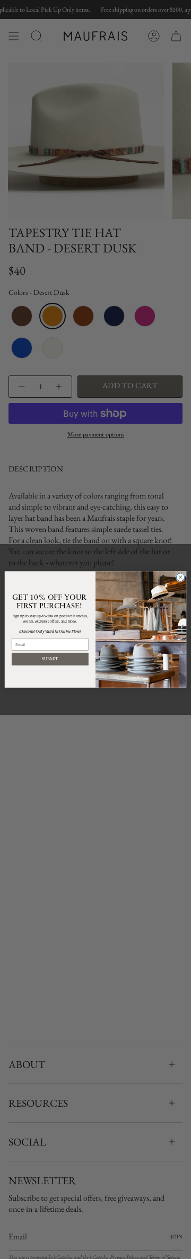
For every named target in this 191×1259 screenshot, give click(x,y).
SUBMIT (50, 659)
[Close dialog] (180, 577)
